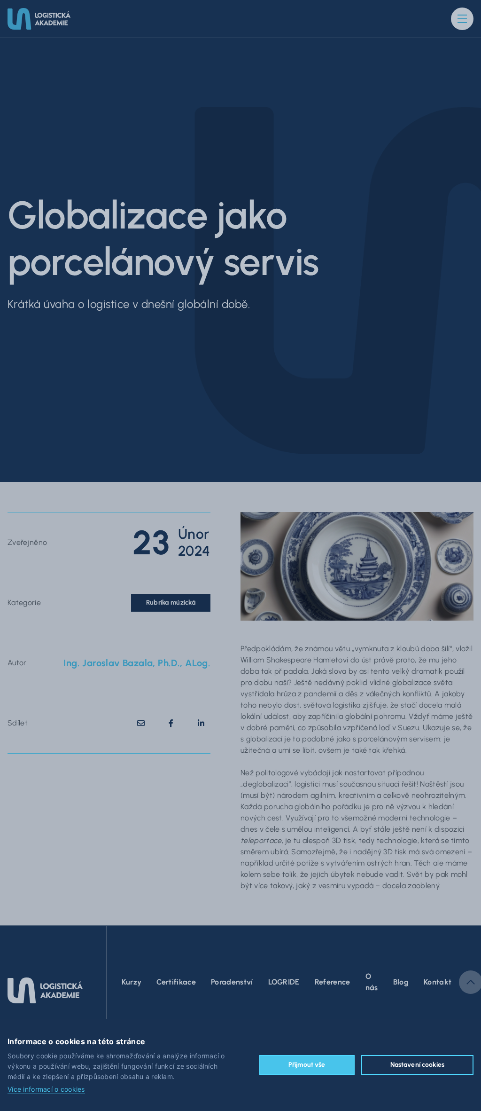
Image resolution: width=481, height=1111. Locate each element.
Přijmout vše (307, 1065)
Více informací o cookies (46, 1089)
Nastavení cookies (417, 1065)
